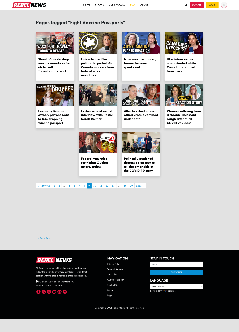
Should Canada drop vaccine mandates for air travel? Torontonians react (54, 65)
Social (110, 290)
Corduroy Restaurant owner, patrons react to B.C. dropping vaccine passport (53, 117)
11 (100, 185)
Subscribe (112, 274)
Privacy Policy (113, 264)
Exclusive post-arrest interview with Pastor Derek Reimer (97, 115)
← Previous (44, 185)
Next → (140, 185)
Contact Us (112, 285)
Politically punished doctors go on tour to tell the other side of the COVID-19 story (139, 164)
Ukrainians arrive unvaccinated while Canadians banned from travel (181, 65)
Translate (171, 290)
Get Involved (117, 4)
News (86, 4)
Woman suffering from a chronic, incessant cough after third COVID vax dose (184, 117)
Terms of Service (115, 269)
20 (131, 185)
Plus (133, 4)
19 (125, 185)
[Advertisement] (119, 216)
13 (113, 185)
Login (109, 295)
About (144, 4)
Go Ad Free (44, 238)
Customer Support (115, 279)
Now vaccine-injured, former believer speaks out (140, 63)
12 (107, 185)
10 (94, 185)
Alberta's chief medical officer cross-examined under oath (141, 115)
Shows (99, 4)
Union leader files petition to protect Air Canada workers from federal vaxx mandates (97, 67)
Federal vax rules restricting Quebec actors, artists (94, 162)
